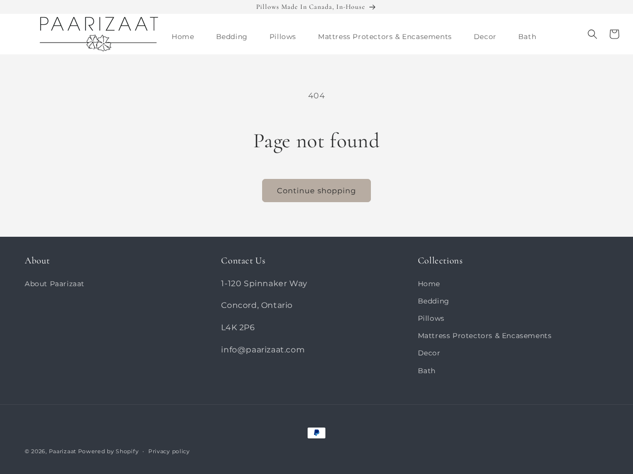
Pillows (431, 318)
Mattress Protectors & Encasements (485, 335)
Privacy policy (169, 451)
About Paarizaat (55, 283)
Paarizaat (62, 451)
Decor (429, 352)
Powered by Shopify (108, 451)
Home (429, 283)
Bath (427, 370)
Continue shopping (316, 190)
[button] (232, 36)
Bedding (434, 301)
